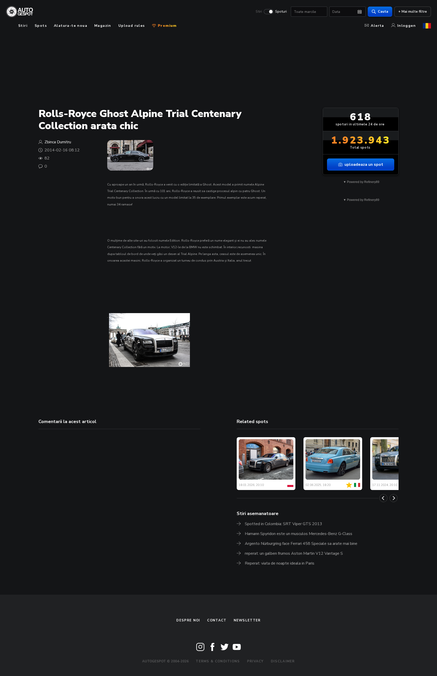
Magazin (102, 25)
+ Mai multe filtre (412, 11)
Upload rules (131, 25)
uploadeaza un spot (363, 164)
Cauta (383, 11)
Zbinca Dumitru (58, 142)
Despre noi (188, 620)
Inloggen (406, 25)
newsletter (247, 620)
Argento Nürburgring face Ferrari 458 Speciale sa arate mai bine (301, 543)
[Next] (393, 498)
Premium (167, 25)
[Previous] (383, 498)
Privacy (255, 661)
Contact (216, 620)
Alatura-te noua (70, 25)
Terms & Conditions (218, 661)
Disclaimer (283, 661)
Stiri (259, 11)
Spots (41, 25)
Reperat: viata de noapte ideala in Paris (279, 563)
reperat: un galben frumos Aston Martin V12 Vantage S (294, 553)
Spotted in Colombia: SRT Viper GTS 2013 (283, 524)
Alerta (377, 25)
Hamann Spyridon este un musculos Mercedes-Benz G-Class (298, 534)
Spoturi (281, 11)
